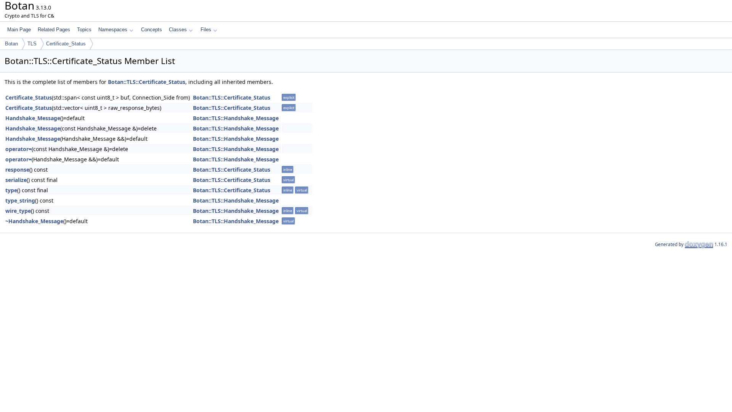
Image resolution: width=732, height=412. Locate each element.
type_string (20, 200)
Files (206, 29)
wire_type (18, 210)
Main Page (19, 29)
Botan (11, 44)
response (17, 169)
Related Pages (54, 29)
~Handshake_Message (34, 221)
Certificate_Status (66, 44)
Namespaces (112, 29)
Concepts (151, 29)
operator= (18, 149)
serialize (16, 179)
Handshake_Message (32, 118)
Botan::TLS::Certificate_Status (146, 81)
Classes (178, 29)
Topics (84, 29)
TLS (32, 44)
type (11, 190)
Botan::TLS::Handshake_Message (236, 118)
